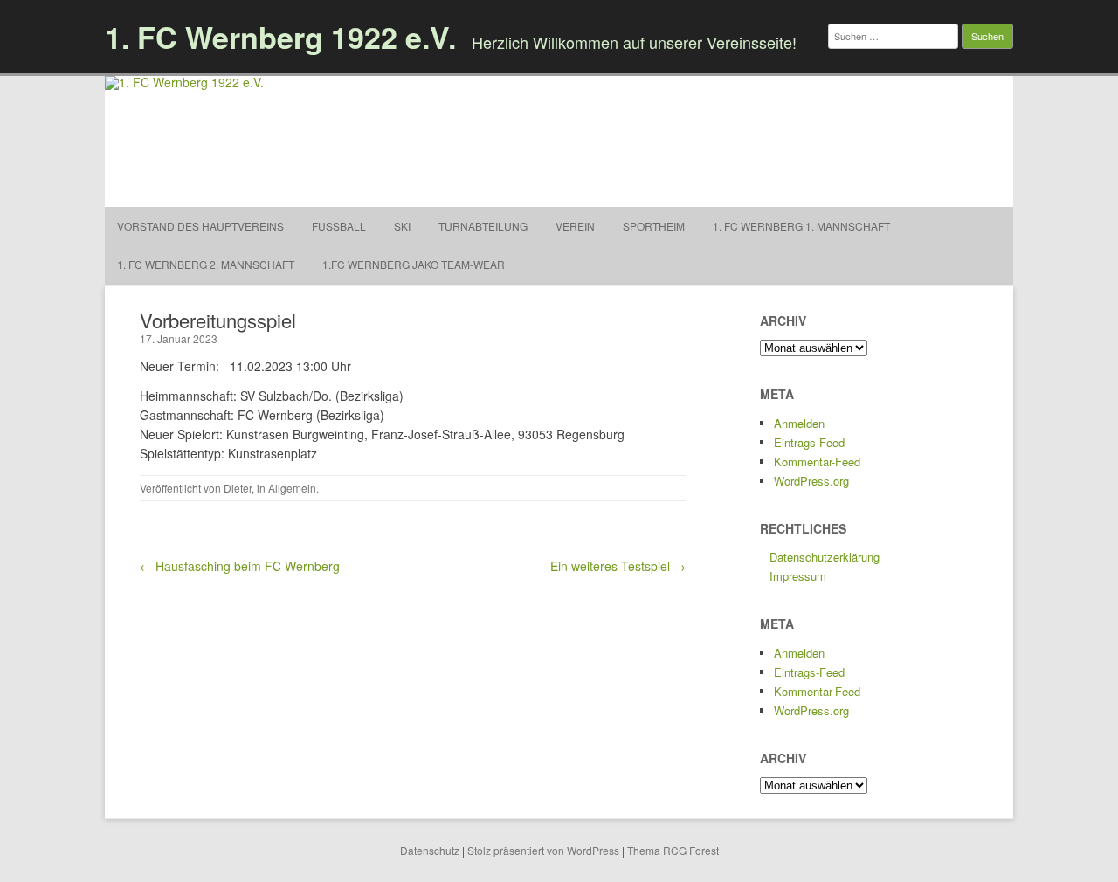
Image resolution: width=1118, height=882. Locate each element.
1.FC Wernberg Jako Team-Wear (413, 264)
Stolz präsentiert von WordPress (543, 850)
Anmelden (799, 423)
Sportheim (654, 225)
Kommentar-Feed (817, 461)
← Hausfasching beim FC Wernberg (240, 566)
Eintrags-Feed (809, 442)
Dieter (238, 487)
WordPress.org (811, 480)
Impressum (797, 576)
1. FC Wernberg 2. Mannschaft (205, 264)
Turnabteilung (483, 225)
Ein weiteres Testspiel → (618, 566)
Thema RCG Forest (673, 850)
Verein (575, 225)
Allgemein (292, 487)
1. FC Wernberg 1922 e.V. (280, 37)
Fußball (339, 225)
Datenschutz (429, 850)
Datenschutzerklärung (824, 556)
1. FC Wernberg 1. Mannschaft (801, 225)
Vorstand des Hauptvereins (200, 225)
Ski (402, 225)
